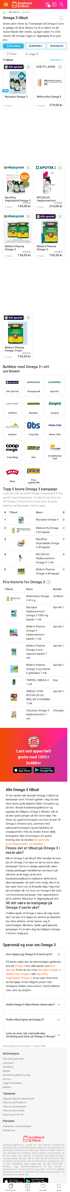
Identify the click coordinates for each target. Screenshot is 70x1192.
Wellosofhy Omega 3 (18, 974)
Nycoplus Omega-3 (49, 970)
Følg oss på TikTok (13, 1114)
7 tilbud (8, 60)
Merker (6, 1071)
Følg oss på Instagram (14, 1106)
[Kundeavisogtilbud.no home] (22, 4)
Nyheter (7, 1087)
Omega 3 (20, 966)
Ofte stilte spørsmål (13, 1058)
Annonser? (8, 1063)
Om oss (7, 1079)
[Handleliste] (54, 4)
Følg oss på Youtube (13, 1110)
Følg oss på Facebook (14, 1102)
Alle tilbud (14, 12)
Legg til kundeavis (12, 1083)
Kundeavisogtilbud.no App (17, 1075)
